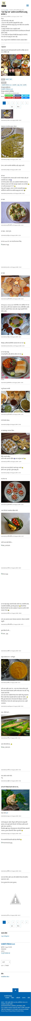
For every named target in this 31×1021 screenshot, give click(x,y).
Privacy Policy (12, 1011)
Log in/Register (5, 936)
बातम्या (23, 998)
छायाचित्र (24, 85)
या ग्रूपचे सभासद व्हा (5, 953)
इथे (7, 813)
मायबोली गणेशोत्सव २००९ (6, 85)
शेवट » (18, 107)
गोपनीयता (13, 1006)
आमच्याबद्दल (19, 1006)
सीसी (29, 998)
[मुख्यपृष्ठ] (4, 3)
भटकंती (7, 79)
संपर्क (24, 1006)
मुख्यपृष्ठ (7, 10)
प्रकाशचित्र (14, 85)
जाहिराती (18, 998)
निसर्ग (11, 79)
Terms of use (4, 1011)
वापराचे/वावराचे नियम (6, 1006)
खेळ (21, 85)
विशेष (12, 998)
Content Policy (20, 1011)
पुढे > (12, 107)
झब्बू (18, 85)
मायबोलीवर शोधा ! (5, 977)
